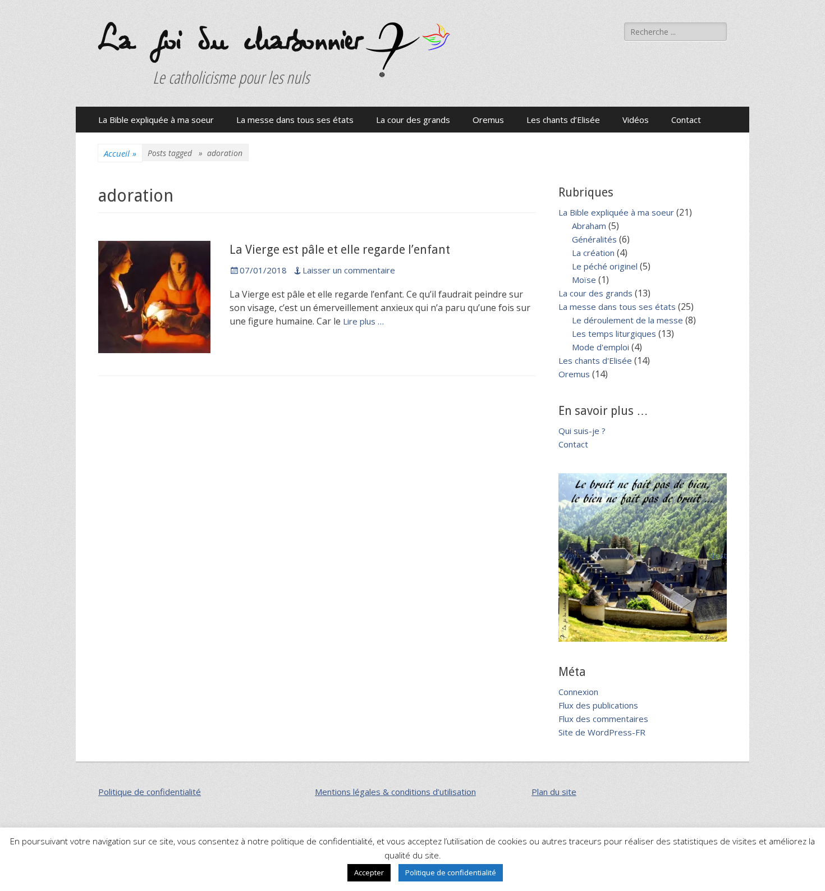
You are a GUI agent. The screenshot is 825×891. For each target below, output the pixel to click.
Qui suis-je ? (582, 430)
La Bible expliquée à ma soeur (156, 119)
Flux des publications (598, 705)
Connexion (578, 691)
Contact (686, 119)
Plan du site (553, 791)
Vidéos (635, 119)
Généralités (594, 239)
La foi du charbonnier (229, 41)
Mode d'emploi (600, 347)
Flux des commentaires (603, 718)
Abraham (589, 225)
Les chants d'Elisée (595, 360)
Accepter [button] (369, 872)
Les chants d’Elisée (563, 119)
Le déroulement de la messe (627, 320)
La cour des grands (413, 119)
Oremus (488, 119)
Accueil (120, 153)
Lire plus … (363, 321)
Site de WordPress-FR (601, 732)
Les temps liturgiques (614, 333)
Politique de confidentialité (149, 791)
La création (593, 252)
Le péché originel (605, 266)
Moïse (584, 279)
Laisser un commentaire (348, 270)
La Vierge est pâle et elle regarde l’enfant (340, 250)
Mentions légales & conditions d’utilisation (395, 791)
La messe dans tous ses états (295, 119)
